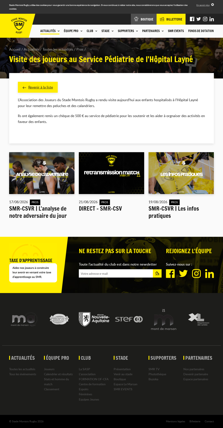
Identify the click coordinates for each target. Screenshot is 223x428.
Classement (51, 389)
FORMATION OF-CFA (94, 379)
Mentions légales (175, 421)
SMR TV (154, 369)
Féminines (85, 394)
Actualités (31, 49)
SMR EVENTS (176, 31)
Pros (79, 49)
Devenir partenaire (195, 374)
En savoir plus (202, 5)
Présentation (122, 369)
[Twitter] (198, 19)
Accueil (14, 49)
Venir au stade (123, 374)
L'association (87, 374)
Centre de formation (92, 384)
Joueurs (49, 369)
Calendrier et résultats (58, 374)
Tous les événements (22, 374)
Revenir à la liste (40, 87)
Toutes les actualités (57, 49)
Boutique (120, 379)
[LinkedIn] (211, 19)
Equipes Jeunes (89, 399)
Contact (209, 421)
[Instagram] (205, 19)
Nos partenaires (193, 369)
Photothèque (157, 374)
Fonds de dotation (201, 31)
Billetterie (194, 421)
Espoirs (83, 389)
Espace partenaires (195, 379)
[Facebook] (192, 19)
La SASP (84, 369)
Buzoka (153, 379)
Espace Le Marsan (125, 384)
